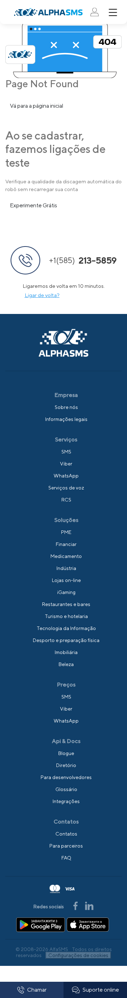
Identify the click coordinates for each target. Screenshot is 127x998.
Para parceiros (66, 846)
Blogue (66, 753)
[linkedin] (89, 905)
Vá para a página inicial (36, 105)
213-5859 (83, 260)
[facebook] (76, 905)
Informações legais (66, 419)
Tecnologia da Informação (66, 628)
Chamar (37, 989)
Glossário (66, 789)
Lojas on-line (66, 580)
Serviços (66, 439)
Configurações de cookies (78, 955)
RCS (66, 500)
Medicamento (66, 556)
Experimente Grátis (33, 205)
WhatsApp (66, 476)
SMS (66, 452)
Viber (66, 464)
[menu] (113, 12)
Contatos (66, 834)
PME (66, 532)
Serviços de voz (66, 488)
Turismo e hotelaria (66, 616)
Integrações (66, 801)
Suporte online (101, 989)
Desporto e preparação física (66, 640)
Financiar (66, 544)
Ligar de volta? (42, 295)
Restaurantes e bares (66, 604)
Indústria (66, 568)
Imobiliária (66, 652)
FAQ (66, 858)
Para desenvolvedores (66, 777)
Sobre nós (66, 407)
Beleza (66, 664)
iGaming (66, 592)
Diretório (66, 765)
